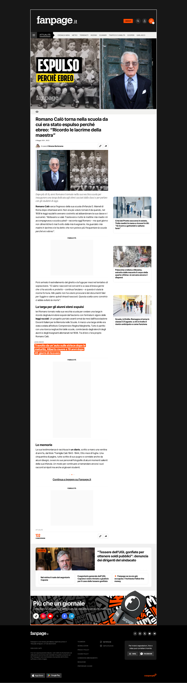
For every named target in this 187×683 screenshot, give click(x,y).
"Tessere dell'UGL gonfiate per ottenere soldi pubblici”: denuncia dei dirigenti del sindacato (122, 556)
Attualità (45, 35)
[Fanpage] (39, 634)
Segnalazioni (83, 646)
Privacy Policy (83, 650)
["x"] (57, 616)
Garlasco (141, 35)
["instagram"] (43, 616)
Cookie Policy (83, 654)
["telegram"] (72, 616)
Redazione (82, 662)
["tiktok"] (36, 616)
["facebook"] (64, 616)
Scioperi (130, 35)
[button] (106, 146)
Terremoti (84, 35)
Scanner (103, 35)
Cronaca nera (64, 35)
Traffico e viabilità (117, 35)
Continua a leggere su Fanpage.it (72, 479)
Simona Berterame (55, 146)
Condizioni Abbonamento (88, 658)
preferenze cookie (85, 666)
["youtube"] (50, 616)
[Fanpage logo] (54, 21)
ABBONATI (128, 21)
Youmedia (81, 642)
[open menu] (34, 35)
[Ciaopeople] (150, 676)
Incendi (94, 35)
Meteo (74, 35)
